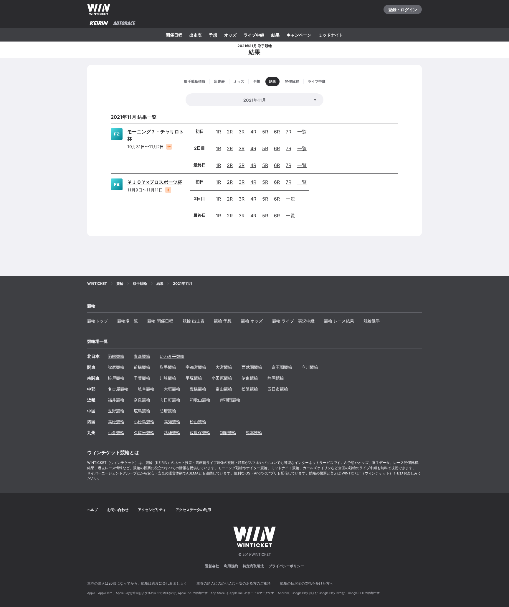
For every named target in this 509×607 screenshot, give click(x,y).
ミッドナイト (330, 34)
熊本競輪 (254, 432)
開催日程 (174, 34)
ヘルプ (92, 509)
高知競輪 (172, 421)
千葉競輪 (142, 378)
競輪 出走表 (193, 320)
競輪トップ (97, 320)
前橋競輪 (142, 367)
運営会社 (212, 566)
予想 (213, 34)
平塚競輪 (194, 378)
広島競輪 (142, 410)
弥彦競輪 (116, 367)
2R (230, 132)
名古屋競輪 (118, 388)
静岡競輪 (275, 378)
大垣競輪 (172, 388)
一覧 (302, 132)
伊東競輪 (250, 378)
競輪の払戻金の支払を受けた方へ (306, 583)
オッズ (230, 34)
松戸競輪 (116, 378)
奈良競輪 (142, 399)
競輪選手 (371, 320)
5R (265, 132)
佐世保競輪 (200, 432)
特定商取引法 (253, 566)
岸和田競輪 (230, 399)
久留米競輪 (144, 432)
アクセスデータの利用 (193, 509)
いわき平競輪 (172, 356)
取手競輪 (168, 367)
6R (277, 132)
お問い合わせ (117, 509)
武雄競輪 (172, 432)
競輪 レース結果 (339, 320)
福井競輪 (116, 399)
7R (288, 132)
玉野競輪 (116, 410)
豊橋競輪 (198, 388)
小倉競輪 (116, 432)
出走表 (195, 34)
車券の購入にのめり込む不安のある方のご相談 (233, 583)
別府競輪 (228, 432)
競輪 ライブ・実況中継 (293, 320)
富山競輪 (224, 388)
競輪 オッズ (252, 320)
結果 (275, 34)
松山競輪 (198, 421)
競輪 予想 (223, 320)
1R (218, 132)
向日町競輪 (170, 399)
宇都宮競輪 (196, 367)
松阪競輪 (250, 388)
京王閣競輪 (282, 367)
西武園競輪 (252, 367)
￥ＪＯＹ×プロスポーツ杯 (154, 182)
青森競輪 (142, 356)
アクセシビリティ (152, 509)
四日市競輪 (277, 388)
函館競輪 (116, 356)
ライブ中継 (254, 34)
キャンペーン (299, 34)
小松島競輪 (144, 421)
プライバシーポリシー (286, 566)
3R (241, 132)
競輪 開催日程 (160, 320)
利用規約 (231, 566)
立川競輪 (310, 367)
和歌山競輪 (200, 399)
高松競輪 (116, 421)
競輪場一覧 (127, 320)
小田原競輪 (221, 378)
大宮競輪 (224, 367)
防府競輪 (168, 410)
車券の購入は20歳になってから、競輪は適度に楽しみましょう (137, 583)
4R (253, 132)
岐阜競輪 (146, 388)
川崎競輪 (168, 378)
